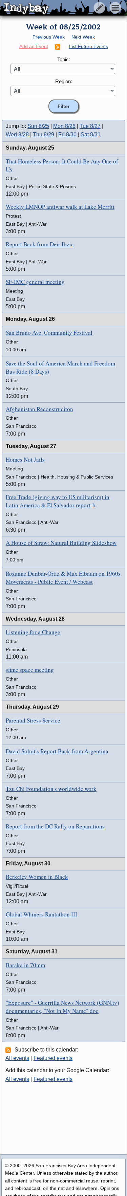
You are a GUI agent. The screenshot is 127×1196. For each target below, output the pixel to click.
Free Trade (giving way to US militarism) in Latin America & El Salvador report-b (57, 501)
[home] (63, 8)
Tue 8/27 (90, 126)
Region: (63, 81)
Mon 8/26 (64, 126)
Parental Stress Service (33, 720)
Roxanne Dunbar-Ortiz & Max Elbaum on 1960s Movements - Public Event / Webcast (63, 577)
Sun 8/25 (38, 126)
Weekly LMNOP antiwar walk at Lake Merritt (60, 207)
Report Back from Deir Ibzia (40, 244)
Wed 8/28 (17, 134)
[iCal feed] (9, 1050)
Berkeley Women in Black (37, 877)
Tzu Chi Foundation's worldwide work (51, 789)
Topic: (63, 59)
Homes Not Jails (25, 459)
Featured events (53, 1058)
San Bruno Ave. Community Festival (49, 332)
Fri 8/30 (67, 134)
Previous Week (49, 37)
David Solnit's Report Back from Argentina (57, 751)
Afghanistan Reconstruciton (39, 409)
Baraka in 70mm (25, 965)
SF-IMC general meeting (35, 282)
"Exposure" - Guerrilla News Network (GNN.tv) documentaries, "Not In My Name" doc (62, 1007)
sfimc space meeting (30, 669)
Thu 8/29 (43, 134)
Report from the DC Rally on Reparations (55, 826)
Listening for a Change (33, 632)
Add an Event (33, 46)
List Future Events (88, 46)
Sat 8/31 (91, 134)
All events (17, 1058)
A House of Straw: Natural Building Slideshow (61, 543)
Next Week (83, 37)
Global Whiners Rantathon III (41, 914)
